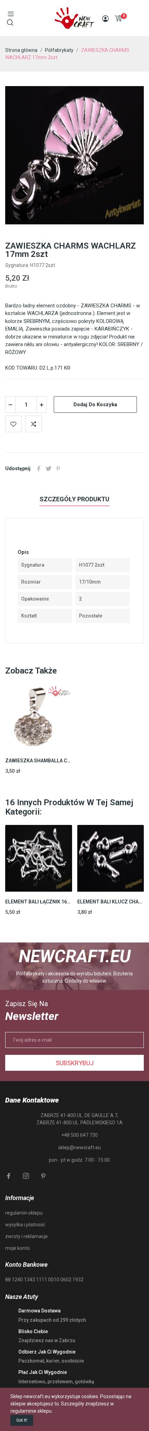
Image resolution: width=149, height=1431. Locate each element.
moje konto (17, 1248)
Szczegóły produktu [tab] (74, 499)
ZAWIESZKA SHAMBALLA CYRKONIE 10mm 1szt (38, 760)
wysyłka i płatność (25, 1224)
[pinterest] (43, 1176)
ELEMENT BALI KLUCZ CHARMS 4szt (110, 901)
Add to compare (33, 424)
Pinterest (58, 468)
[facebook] (8, 1176)
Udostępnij (39, 468)
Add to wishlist (13, 424)
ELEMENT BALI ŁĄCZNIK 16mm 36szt (38, 901)
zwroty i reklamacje (26, 1236)
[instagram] (26, 1176)
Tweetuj (48, 468)
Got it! (21, 1420)
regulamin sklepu (24, 1213)
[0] (118, 18)
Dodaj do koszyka (95, 404)
